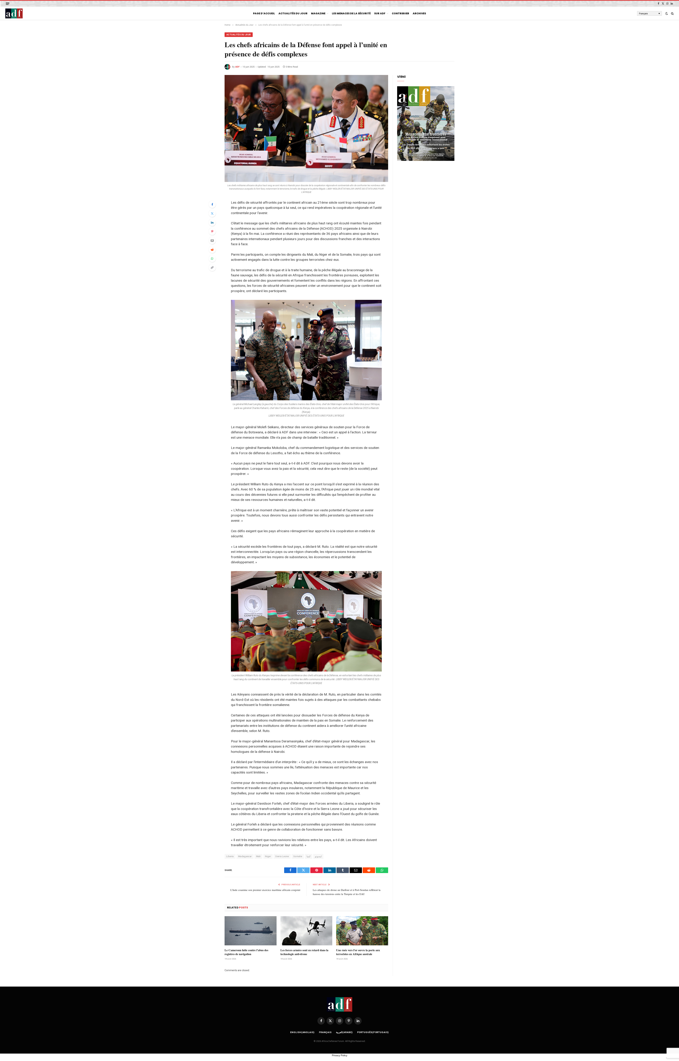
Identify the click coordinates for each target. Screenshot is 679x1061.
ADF (237, 67)
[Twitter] (212, 213)
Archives (419, 13)
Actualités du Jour (292, 13)
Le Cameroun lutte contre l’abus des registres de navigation (246, 952)
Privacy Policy (339, 1055)
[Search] (672, 14)
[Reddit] (212, 249)
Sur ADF (379, 13)
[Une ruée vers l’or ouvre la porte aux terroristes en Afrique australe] (362, 930)
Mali (258, 856)
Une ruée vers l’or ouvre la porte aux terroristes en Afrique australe (358, 952)
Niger (268, 856)
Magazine (318, 13)
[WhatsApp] (212, 258)
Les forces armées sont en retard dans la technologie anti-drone (304, 952)
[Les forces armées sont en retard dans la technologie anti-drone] (306, 930)
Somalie (297, 856)
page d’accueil (264, 13)
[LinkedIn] (212, 222)
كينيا (309, 856)
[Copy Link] (212, 267)
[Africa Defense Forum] (14, 13)
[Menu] (7, 3)
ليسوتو (318, 856)
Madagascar (245, 856)
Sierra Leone (282, 856)
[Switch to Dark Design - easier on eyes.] (667, 13)
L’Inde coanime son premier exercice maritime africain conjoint (265, 890)
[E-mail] (212, 240)
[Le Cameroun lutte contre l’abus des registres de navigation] (251, 930)
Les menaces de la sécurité (351, 13)
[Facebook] (212, 204)
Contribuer (400, 13)
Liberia (230, 856)
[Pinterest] (212, 231)
